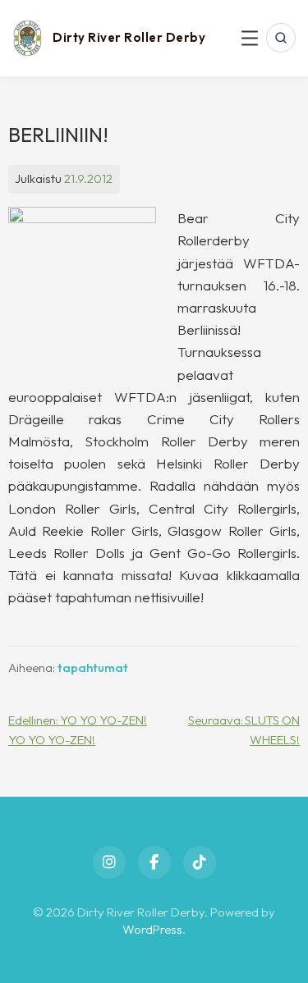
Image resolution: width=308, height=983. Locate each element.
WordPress (152, 929)
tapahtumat (92, 667)
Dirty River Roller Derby (129, 37)
